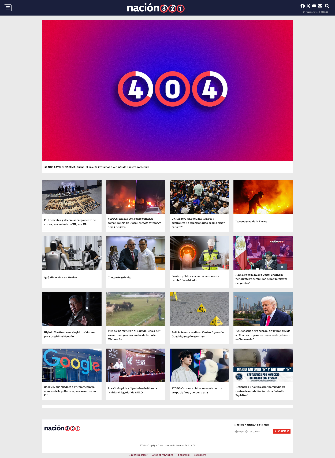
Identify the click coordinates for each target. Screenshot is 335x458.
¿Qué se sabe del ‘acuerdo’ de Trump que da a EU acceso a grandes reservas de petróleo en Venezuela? (263, 335)
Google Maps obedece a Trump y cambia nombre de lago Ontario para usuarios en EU (70, 391)
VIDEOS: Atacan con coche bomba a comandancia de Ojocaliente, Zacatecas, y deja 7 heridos (134, 222)
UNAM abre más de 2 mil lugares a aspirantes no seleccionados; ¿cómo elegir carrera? (198, 222)
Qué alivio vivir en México (60, 277)
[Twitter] (309, 5)
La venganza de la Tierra (251, 221)
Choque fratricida (119, 277)
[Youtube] (315, 5)
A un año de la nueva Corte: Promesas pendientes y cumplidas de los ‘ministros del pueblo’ (261, 279)
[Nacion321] (156, 7)
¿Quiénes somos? (138, 455)
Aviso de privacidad (162, 455)
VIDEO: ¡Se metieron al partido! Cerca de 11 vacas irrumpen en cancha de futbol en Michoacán (135, 335)
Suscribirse (281, 431)
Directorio (184, 455)
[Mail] (320, 5)
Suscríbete (200, 455)
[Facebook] (303, 5)
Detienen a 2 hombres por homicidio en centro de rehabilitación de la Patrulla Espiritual (260, 391)
